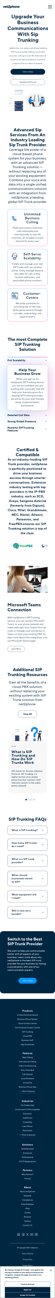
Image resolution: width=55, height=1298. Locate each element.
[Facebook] (23, 1234)
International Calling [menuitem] (27, 1061)
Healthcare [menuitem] (27, 1118)
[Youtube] (31, 1234)
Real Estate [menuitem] (27, 1130)
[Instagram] (36, 1234)
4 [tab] (34, 799)
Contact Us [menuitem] (27, 1225)
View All (27, 714)
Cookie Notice (27, 1265)
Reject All (27, 1290)
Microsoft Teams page (23, 640)
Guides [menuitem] (28, 1212)
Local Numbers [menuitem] (27, 1078)
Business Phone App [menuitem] (27, 1087)
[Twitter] (27, 1234)
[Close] (51, 1270)
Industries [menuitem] (27, 1101)
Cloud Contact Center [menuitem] (27, 1023)
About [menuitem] (27, 1187)
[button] (27, 359)
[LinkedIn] (18, 1234)
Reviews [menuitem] (27, 1217)
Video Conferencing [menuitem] (27, 1066)
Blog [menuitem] (27, 1208)
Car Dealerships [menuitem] (27, 1105)
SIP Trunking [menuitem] (27, 1032)
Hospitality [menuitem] (27, 1122)
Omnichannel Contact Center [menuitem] (27, 1027)
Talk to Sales (27, 71)
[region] (27, 1282)
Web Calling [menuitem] (27, 1057)
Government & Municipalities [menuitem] (27, 1109)
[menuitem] (27, 1092)
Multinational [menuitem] (27, 1157)
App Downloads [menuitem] (27, 1044)
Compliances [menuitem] (27, 1200)
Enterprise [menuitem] (27, 1153)
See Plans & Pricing (28, 82)
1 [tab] (26, 799)
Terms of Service (27, 1253)
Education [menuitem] (27, 1113)
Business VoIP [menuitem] (27, 1040)
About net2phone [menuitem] (27, 1191)
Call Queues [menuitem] (27, 1074)
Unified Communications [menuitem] (27, 1015)
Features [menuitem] (27, 1053)
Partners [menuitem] (27, 1170)
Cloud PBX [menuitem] (27, 1036)
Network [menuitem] (27, 1195)
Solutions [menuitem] (27, 1145)
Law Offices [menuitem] (27, 1126)
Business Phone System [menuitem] (27, 1019)
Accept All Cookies (27, 1295)
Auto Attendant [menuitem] (27, 1070)
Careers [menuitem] (27, 1221)
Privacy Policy (27, 1259)
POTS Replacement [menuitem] (27, 1161)
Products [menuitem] (27, 1011)
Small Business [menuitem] (27, 1149)
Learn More (16, 648)
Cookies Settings (27, 1284)
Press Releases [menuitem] (27, 1204)
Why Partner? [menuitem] (28, 1174)
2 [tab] (29, 799)
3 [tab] (31, 799)
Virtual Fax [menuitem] (27, 1082)
